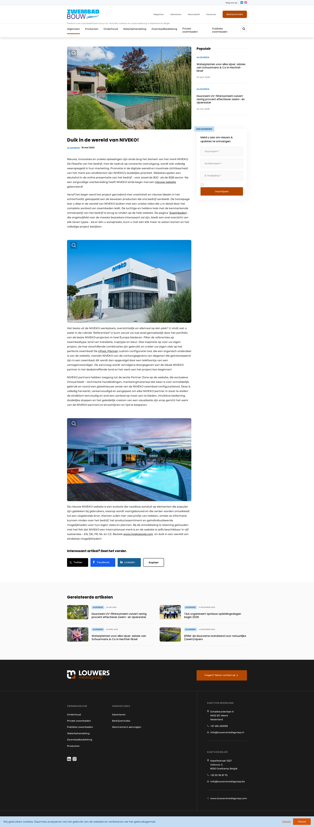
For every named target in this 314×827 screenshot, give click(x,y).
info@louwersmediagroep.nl (227, 732)
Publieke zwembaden (219, 30)
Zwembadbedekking (164, 28)
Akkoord (302, 821)
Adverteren (175, 14)
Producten (91, 28)
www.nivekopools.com (138, 534)
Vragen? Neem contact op (220, 675)
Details (286, 821)
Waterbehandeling (134, 28)
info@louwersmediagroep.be (227, 781)
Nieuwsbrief (194, 14)
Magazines (158, 14)
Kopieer (153, 562)
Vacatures (211, 14)
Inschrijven (222, 191)
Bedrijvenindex (235, 14)
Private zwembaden (190, 30)
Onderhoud (111, 28)
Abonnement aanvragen (126, 727)
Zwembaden (178, 212)
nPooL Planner (108, 351)
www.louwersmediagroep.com (228, 798)
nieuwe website (165, 182)
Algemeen (73, 28)
